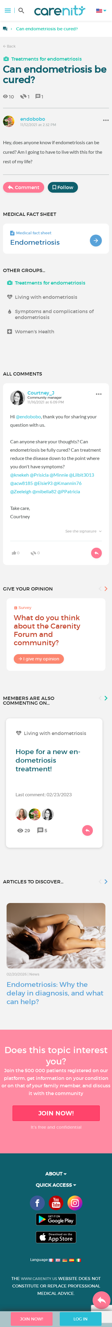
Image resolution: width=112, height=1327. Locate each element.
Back (11, 46)
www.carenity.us (39, 1278)
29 (27, 830)
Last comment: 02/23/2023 (44, 794)
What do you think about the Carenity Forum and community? (47, 630)
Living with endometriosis (46, 297)
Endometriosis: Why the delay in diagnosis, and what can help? (55, 993)
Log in (80, 1319)
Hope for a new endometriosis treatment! (48, 760)
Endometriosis (35, 242)
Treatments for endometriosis (46, 59)
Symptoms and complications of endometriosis (54, 314)
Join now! (56, 1113)
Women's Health (34, 332)
